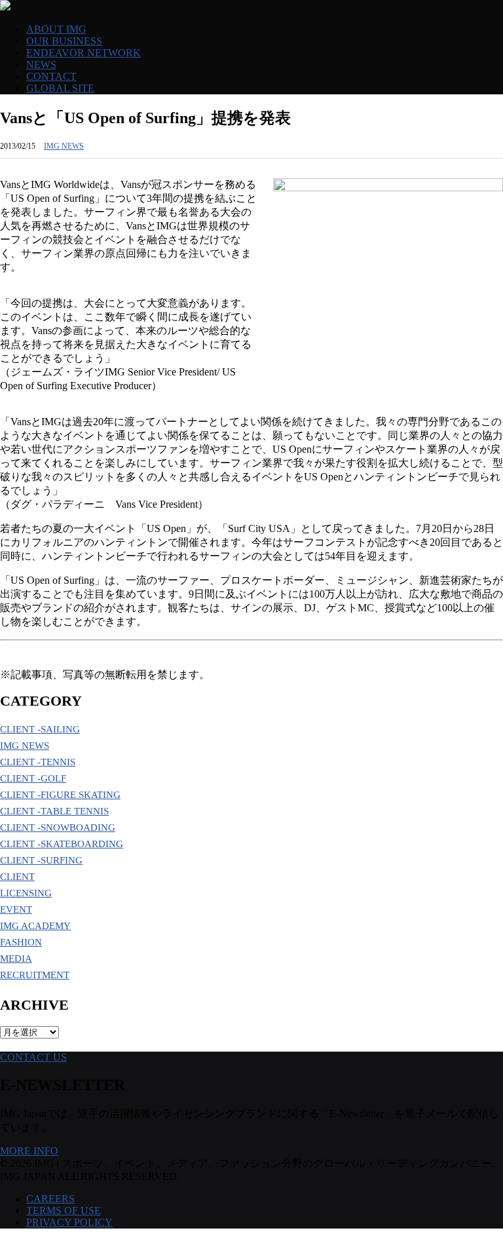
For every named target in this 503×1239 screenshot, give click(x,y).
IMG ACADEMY (35, 926)
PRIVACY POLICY (69, 1222)
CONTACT (51, 76)
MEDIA (16, 958)
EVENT (16, 909)
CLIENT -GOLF (33, 778)
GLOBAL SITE (60, 88)
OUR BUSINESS (64, 41)
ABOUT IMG (56, 29)
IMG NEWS (64, 146)
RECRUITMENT (34, 975)
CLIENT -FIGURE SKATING (60, 795)
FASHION (21, 942)
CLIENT (17, 876)
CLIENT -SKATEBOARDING (61, 844)
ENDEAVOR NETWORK (83, 52)
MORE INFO (29, 1150)
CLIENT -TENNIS (37, 762)
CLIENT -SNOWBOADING (57, 827)
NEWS (41, 64)
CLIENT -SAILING (40, 729)
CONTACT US (33, 1057)
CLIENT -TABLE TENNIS (54, 811)
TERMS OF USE (63, 1210)
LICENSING (26, 893)
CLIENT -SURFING (41, 860)
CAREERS (50, 1198)
